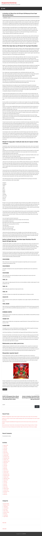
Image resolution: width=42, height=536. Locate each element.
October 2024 (5, 476)
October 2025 (5, 459)
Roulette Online (6, 512)
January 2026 (5, 455)
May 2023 (5, 492)
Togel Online (5, 516)
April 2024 (5, 485)
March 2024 (5, 487)
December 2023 (6, 491)
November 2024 (6, 475)
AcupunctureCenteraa (9, 3)
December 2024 (6, 474)
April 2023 (5, 494)
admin (9, 17)
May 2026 (5, 449)
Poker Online (5, 510)
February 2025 (6, 471)
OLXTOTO (24, 533)
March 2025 (5, 469)
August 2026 (5, 445)
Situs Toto (4, 522)
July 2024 (5, 481)
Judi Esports (5, 506)
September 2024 (6, 478)
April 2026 (5, 450)
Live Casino (5, 509)
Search (4, 404)
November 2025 (6, 458)
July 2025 (5, 463)
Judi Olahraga (5, 507)
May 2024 (5, 484)
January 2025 (5, 472)
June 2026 (5, 448)
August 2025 (5, 462)
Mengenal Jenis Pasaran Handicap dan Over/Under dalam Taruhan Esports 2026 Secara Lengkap (19, 426)
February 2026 (6, 453)
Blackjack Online (6, 504)
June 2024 (5, 482)
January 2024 (5, 489)
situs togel (4, 528)
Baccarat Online (6, 503)
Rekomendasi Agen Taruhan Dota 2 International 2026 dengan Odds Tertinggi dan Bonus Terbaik (19, 424)
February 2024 (6, 488)
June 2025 (5, 465)
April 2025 (5, 468)
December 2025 (6, 456)
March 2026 (5, 452)
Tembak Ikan (5, 515)
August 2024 (5, 479)
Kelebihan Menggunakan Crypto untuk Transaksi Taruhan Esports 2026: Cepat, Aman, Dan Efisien (19, 416)
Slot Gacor (4, 389)
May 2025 (5, 466)
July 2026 (5, 446)
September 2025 (6, 461)
